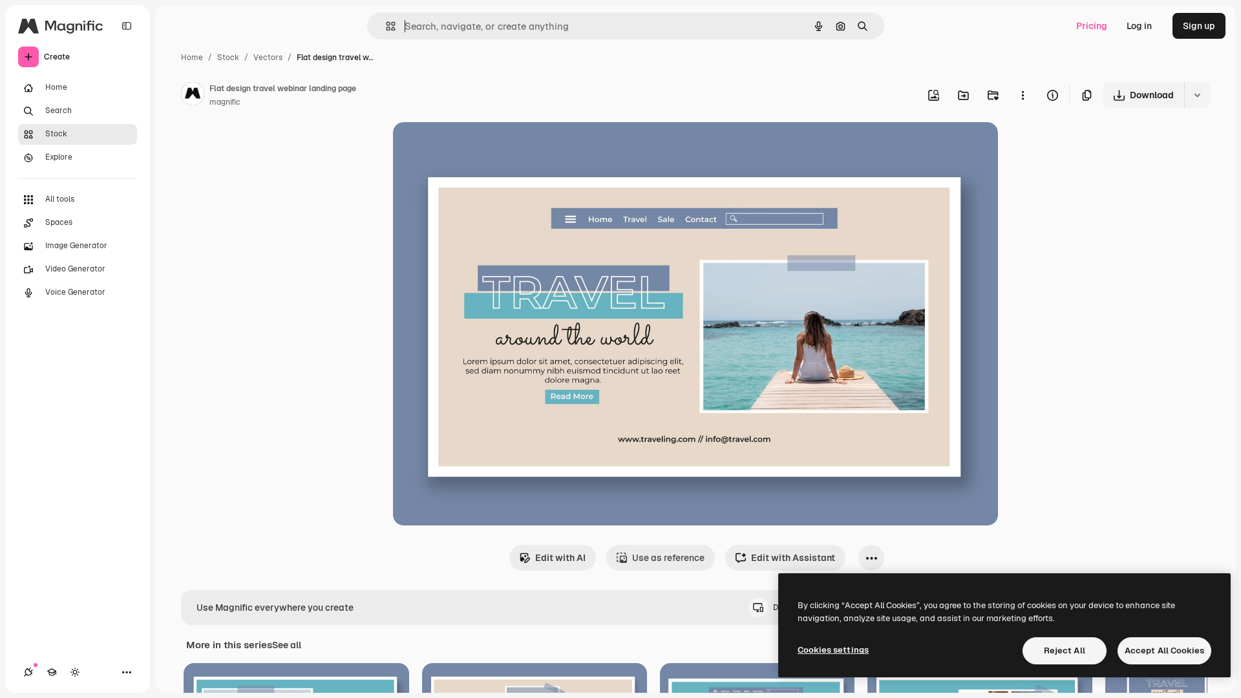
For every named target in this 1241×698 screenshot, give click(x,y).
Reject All (1064, 650)
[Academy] (51, 672)
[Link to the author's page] (192, 95)
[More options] (1022, 95)
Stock (228, 57)
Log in (1139, 26)
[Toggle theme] (75, 672)
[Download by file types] (1197, 95)
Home (192, 57)
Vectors (267, 57)
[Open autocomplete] (385, 26)
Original (476, 147)
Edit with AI (560, 558)
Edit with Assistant (793, 558)
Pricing (1091, 26)
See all (286, 645)
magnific (224, 102)
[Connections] (28, 672)
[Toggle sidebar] (126, 26)
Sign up (1199, 26)
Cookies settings (833, 649)
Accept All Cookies (1164, 650)
